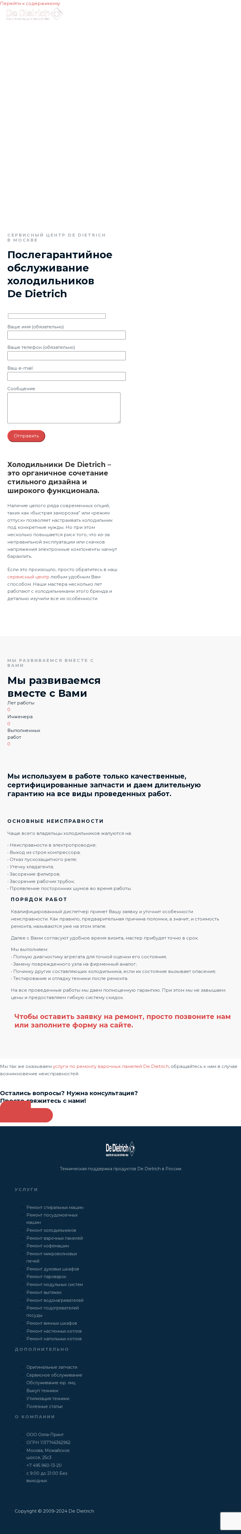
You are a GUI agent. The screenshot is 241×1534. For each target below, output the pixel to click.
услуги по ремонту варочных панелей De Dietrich (111, 1066)
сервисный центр (28, 577)
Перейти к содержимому (30, 3)
